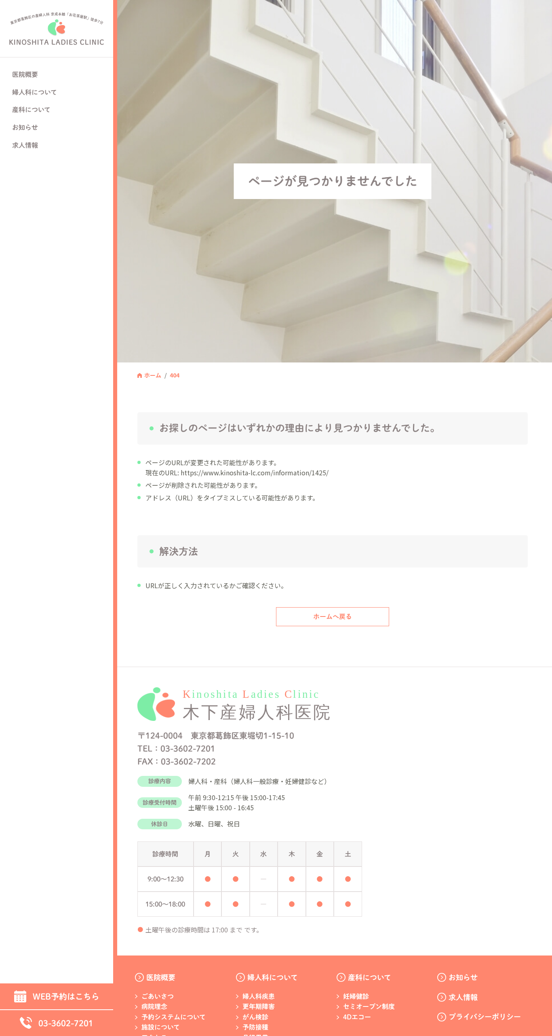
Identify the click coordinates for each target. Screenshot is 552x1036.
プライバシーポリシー (485, 1016)
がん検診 (255, 1017)
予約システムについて (173, 1017)
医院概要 (160, 977)
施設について (160, 1027)
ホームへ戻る (332, 616)
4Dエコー (357, 1017)
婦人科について (272, 977)
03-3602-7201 (65, 1023)
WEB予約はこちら (66, 996)
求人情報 (25, 145)
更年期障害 (258, 1006)
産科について (369, 977)
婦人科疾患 (258, 996)
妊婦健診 (356, 996)
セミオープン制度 (369, 1006)
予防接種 (255, 1027)
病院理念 (154, 1006)
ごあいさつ (157, 996)
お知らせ (25, 127)
